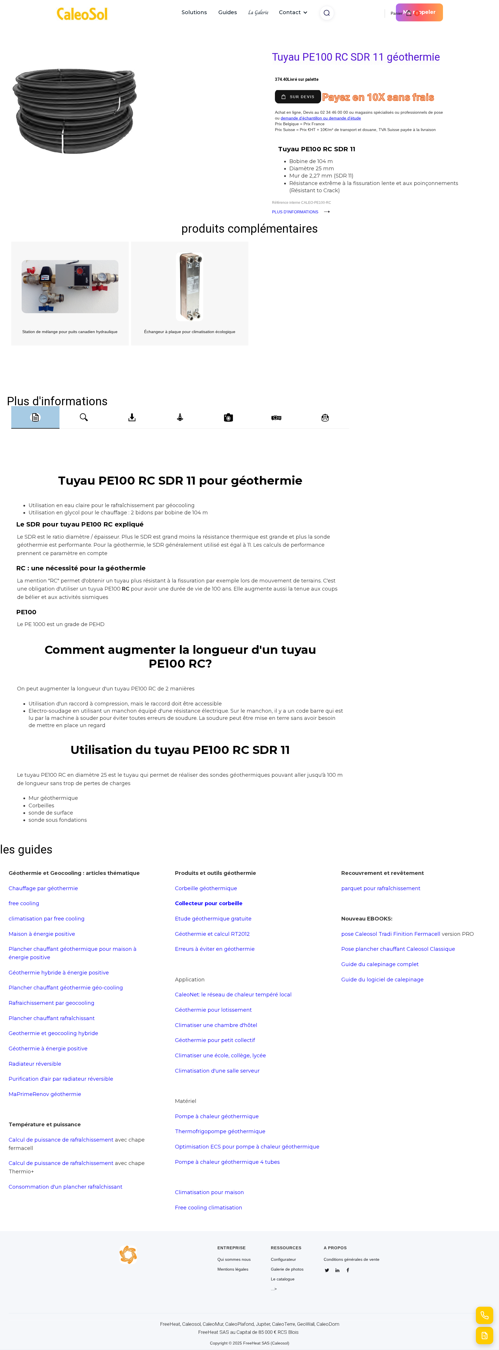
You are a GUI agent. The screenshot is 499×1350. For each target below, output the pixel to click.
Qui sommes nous (234, 1259)
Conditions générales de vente (351, 1259)
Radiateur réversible (35, 1064)
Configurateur (283, 1259)
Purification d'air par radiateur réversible (61, 1079)
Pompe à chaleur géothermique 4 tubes (227, 1162)
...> (274, 1288)
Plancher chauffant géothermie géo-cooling (66, 988)
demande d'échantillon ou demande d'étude (321, 118)
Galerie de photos (287, 1269)
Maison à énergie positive (42, 934)
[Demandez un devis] (484, 1335)
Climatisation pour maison (209, 1192)
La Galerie (258, 12)
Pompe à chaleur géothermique (217, 1116)
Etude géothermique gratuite (213, 919)
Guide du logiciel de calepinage (382, 979)
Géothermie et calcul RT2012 (212, 934)
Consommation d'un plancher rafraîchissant (65, 1187)
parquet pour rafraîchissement (380, 888)
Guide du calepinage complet (380, 964)
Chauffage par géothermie (43, 888)
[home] (85, 12)
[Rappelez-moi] (484, 1315)
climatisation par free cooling (47, 919)
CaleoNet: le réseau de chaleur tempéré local (233, 995)
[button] (293, 12)
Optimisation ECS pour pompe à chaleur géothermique (247, 1147)
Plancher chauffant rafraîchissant (52, 1018)
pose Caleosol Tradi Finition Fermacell (390, 934)
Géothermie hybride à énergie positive (59, 973)
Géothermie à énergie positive (48, 1048)
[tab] (35, 417)
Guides (227, 12)
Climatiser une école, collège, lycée (220, 1055)
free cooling (24, 903)
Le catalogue (283, 1279)
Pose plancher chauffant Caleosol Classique (398, 949)
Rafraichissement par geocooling (51, 1003)
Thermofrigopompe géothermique (220, 1131)
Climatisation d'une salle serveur (217, 1071)
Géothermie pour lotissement (213, 1010)
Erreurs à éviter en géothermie (215, 949)
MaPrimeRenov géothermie (45, 1094)
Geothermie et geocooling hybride (53, 1033)
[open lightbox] (128, 80)
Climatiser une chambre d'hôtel (216, 1025)
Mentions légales (232, 1269)
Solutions (194, 12)
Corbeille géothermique (206, 888)
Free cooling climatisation (208, 1208)
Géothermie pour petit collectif (215, 1040)
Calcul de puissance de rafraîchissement (61, 1140)
